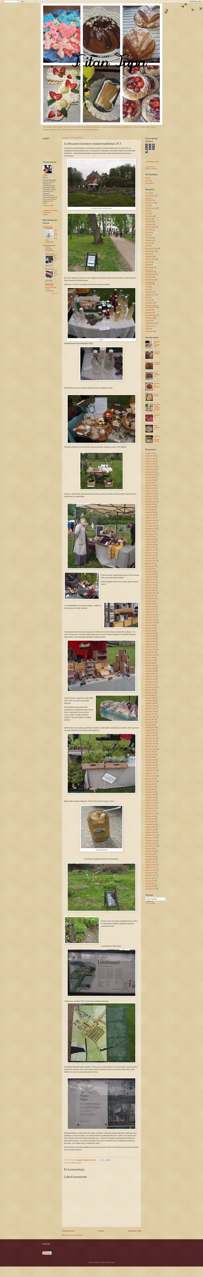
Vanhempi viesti (134, 1231)
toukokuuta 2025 (150, 488)
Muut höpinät (149, 267)
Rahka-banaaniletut (157, 374)
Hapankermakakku (157, 352)
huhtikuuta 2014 (150, 832)
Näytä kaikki (55, 293)
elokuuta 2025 (149, 483)
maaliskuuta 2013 (150, 865)
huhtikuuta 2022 (150, 579)
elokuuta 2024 (149, 509)
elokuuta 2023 (149, 536)
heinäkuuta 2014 (150, 824)
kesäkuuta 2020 (150, 636)
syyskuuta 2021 (150, 598)
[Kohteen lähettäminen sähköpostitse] (101, 1160)
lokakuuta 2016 (150, 751)
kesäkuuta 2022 (150, 574)
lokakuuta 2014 (150, 816)
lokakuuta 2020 (150, 625)
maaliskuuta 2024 (150, 520)
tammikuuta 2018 (150, 711)
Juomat (147, 213)
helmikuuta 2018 (150, 708)
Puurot (147, 289)
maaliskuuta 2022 (150, 582)
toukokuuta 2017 (150, 733)
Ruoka (147, 297)
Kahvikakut (148, 224)
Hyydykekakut (149, 203)
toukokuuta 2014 (150, 830)
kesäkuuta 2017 (150, 730)
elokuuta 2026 (149, 453)
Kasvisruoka (149, 229)
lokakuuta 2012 (150, 878)
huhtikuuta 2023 (150, 547)
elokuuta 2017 (149, 725)
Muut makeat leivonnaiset (149, 270)
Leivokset (148, 243)
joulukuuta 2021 (150, 590)
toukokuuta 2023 (150, 544)
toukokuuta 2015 (150, 797)
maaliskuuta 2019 (150, 676)
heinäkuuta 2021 (150, 604)
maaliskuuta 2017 (150, 738)
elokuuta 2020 (149, 631)
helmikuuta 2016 (150, 773)
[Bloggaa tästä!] (103, 1160)
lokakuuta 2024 (150, 504)
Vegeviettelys (49, 284)
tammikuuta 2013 (150, 870)
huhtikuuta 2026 (150, 464)
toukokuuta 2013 (150, 859)
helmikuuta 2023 (150, 552)
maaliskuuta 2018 (150, 706)
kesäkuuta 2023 (150, 542)
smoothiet (148, 300)
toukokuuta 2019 (150, 671)
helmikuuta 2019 (150, 679)
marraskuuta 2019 (150, 655)
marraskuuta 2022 (150, 561)
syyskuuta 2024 (150, 507)
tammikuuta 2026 (150, 469)
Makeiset (148, 254)
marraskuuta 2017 (150, 717)
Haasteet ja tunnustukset (149, 199)
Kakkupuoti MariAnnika (48, 227)
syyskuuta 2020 (150, 628)
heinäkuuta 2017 (150, 727)
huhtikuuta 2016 (150, 768)
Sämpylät (148, 310)
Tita (46, 175)
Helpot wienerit (156, 394)
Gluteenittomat (149, 196)
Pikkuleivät (148, 277)
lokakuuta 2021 (150, 596)
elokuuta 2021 (149, 601)
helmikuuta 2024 (150, 523)
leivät (147, 246)
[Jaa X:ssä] (105, 1160)
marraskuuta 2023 (150, 528)
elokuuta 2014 (149, 821)
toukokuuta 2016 (150, 765)
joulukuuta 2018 (150, 684)
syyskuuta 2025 (150, 480)
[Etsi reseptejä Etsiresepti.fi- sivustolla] (152, 162)
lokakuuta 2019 (150, 657)
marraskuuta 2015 (150, 781)
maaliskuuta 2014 (150, 835)
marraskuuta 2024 (150, 501)
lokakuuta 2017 (150, 719)
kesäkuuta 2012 (150, 886)
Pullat (147, 286)
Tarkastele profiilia (48, 205)
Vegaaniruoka (149, 326)
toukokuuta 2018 (150, 700)
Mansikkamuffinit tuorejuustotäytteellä (157, 408)
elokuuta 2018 (149, 695)
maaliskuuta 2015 (150, 803)
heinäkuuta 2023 (150, 539)
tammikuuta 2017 (150, 743)
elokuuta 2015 (149, 789)
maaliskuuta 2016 (150, 770)
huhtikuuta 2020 (150, 641)
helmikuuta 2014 (150, 838)
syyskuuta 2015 (150, 786)
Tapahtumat (149, 312)
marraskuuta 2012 (150, 875)
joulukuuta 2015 (150, 778)
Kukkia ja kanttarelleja (48, 248)
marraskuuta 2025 (150, 474)
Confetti (147, 178)
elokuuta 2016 (149, 757)
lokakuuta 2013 (150, 848)
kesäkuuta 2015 (150, 795)
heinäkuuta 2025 (150, 485)
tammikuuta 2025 (150, 499)
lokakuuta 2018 (150, 690)
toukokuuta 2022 (150, 577)
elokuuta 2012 (149, 883)
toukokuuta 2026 (150, 461)
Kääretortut (148, 240)
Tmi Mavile (148, 181)
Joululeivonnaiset (150, 208)
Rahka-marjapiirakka (157, 427)
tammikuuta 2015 (150, 808)
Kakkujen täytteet (150, 227)
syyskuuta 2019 (150, 660)
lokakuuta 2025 (150, 477)
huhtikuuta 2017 (150, 735)
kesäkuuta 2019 (150, 668)
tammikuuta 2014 (150, 840)
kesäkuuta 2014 (150, 827)
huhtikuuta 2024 (150, 517)
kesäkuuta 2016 (150, 762)
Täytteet (147, 320)
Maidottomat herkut (151, 248)
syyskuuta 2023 (150, 534)
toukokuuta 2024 (150, 515)
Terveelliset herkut (151, 315)
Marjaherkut (149, 256)
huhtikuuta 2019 (150, 674)
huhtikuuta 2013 (150, 862)
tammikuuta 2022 (150, 587)
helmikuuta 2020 (150, 647)
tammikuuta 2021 (150, 620)
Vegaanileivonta (150, 323)
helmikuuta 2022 (150, 585)
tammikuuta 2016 (150, 776)
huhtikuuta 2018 (150, 703)
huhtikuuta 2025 (150, 491)
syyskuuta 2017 (150, 722)
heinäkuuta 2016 (150, 760)
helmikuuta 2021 (150, 617)
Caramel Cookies (56, 273)
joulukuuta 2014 (150, 811)
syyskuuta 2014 (150, 819)
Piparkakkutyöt (150, 280)
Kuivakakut (148, 238)
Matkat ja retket (76, 1163)
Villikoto (76, 284)
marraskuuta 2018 (150, 687)
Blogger (112, 1262)
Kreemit (147, 235)
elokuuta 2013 (149, 854)
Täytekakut (148, 318)
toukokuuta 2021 (150, 609)
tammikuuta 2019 (150, 682)
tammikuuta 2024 (150, 526)
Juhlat (147, 211)
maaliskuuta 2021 (150, 614)
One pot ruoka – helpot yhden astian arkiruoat (50, 287)
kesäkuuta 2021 (150, 606)
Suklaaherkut (149, 303)
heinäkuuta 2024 (150, 512)
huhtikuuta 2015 (150, 800)
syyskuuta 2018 (150, 692)
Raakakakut (149, 292)
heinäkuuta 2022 (150, 571)
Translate (152, 903)
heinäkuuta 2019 (150, 665)
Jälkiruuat (148, 219)
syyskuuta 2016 (150, 754)
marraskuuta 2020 (150, 622)
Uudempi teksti (68, 1231)
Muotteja (148, 264)
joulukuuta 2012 (150, 873)
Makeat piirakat (150, 251)
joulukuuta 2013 (150, 843)
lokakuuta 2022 (150, 563)
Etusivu (101, 1231)
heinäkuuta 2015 (150, 792)
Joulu (147, 205)
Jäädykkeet (148, 221)
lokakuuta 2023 (150, 531)
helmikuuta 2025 (150, 496)
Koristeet (148, 232)
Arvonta (147, 193)
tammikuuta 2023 (150, 555)
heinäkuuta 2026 (150, 456)
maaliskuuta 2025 (150, 493)
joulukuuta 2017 (150, 714)
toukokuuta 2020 (150, 639)
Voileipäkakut (149, 331)
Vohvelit (147, 328)
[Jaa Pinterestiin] (109, 1160)
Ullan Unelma (149, 183)
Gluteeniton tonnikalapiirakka (157, 438)
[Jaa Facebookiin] (107, 1160)
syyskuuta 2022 (150, 566)
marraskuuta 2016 (150, 749)
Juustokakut (149, 216)
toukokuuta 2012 (150, 889)
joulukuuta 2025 (150, 472)
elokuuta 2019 (149, 663)
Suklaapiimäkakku (157, 363)
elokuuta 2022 (149, 569)
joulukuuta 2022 (150, 558)
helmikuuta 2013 (150, 867)
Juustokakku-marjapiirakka (157, 344)
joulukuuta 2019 (150, 652)
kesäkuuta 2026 (150, 458)
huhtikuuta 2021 (150, 612)
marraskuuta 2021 (150, 593)
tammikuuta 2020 (150, 649)
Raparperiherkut (150, 295)
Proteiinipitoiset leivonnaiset (150, 283)
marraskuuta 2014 (150, 813)
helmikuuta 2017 (150, 741)
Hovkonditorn (49, 269)
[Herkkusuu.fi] (152, 168)
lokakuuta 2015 (150, 784)
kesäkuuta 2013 (150, 856)
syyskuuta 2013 (150, 851)
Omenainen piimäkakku (157, 386)
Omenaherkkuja (150, 274)
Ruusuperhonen (50, 245)
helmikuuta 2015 (150, 805)
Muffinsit (148, 262)
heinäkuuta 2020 (150, 633)
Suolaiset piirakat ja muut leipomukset (151, 306)
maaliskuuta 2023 (150, 550)
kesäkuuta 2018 (150, 698)
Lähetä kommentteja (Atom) (74, 1235)
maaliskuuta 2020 (150, 644)
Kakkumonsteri (50, 254)
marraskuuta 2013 (150, 846)
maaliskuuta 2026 (150, 466)
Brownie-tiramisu (55, 258)
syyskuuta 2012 (150, 881)
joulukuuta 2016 (150, 746)
